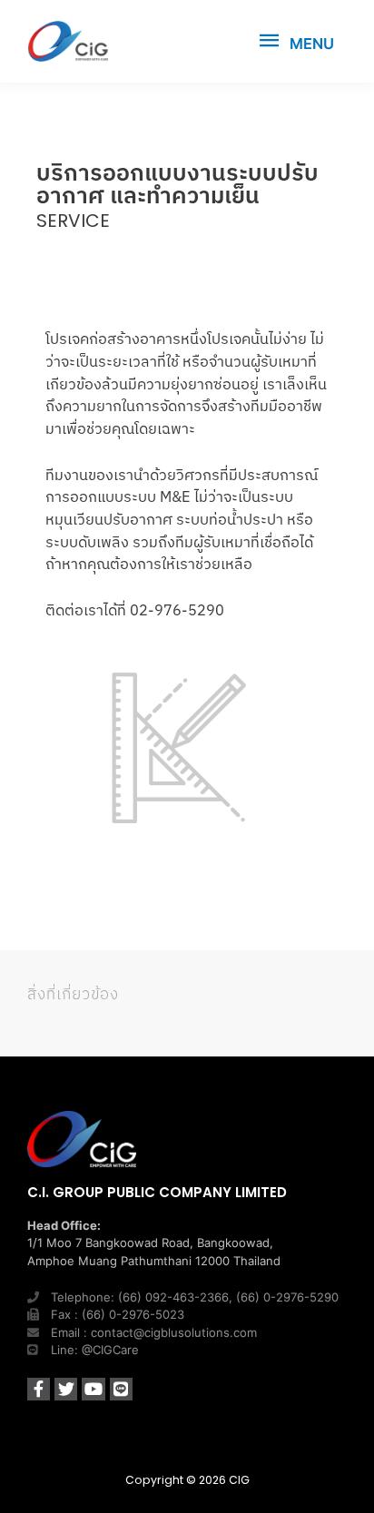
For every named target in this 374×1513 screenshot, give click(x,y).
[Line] (121, 1389)
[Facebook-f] (38, 1389)
